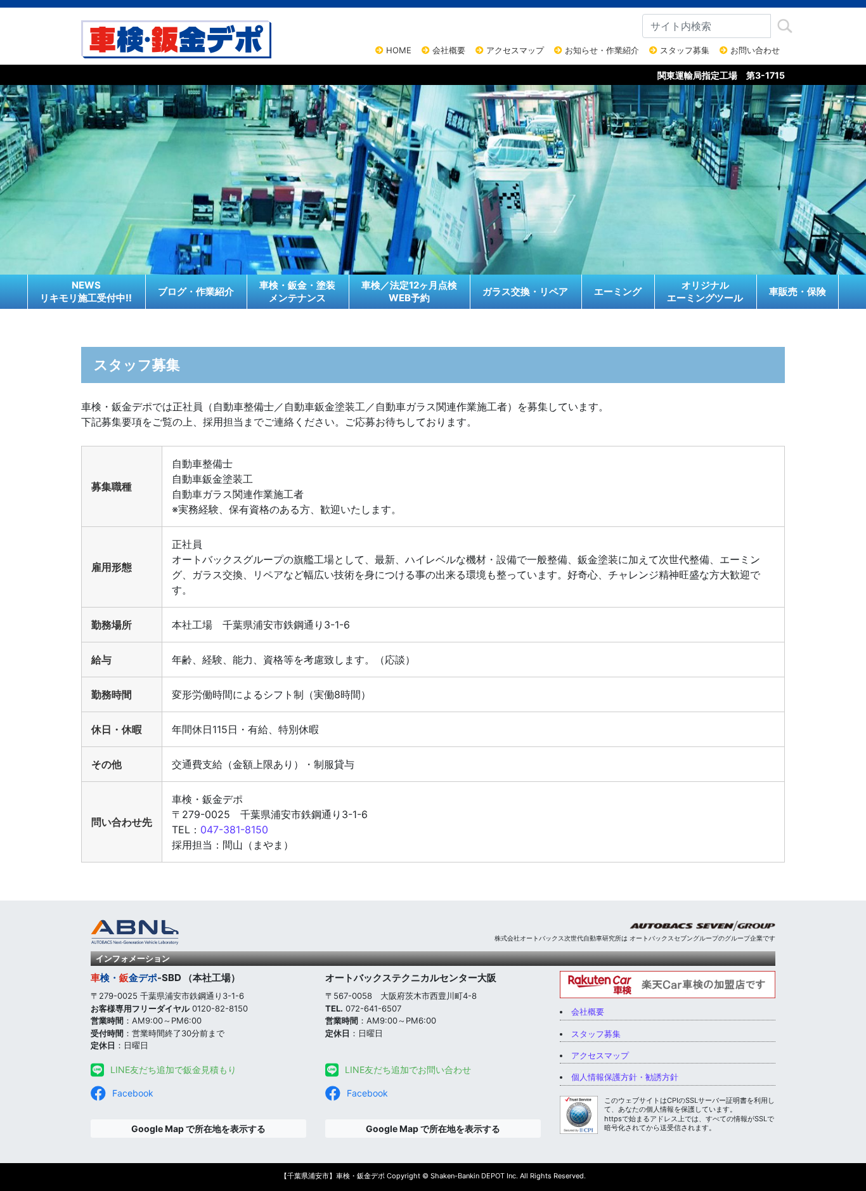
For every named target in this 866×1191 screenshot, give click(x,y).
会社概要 (447, 50)
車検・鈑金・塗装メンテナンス (297, 291)
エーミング (618, 291)
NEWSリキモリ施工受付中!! (86, 291)
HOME (397, 50)
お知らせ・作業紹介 (600, 50)
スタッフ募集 (683, 50)
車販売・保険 (797, 291)
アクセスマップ (514, 50)
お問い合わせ (754, 50)
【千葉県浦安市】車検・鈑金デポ (332, 1175)
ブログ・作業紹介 (196, 291)
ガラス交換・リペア (525, 291)
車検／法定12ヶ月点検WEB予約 (409, 291)
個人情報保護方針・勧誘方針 (624, 1077)
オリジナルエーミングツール (705, 291)
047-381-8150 (234, 829)
